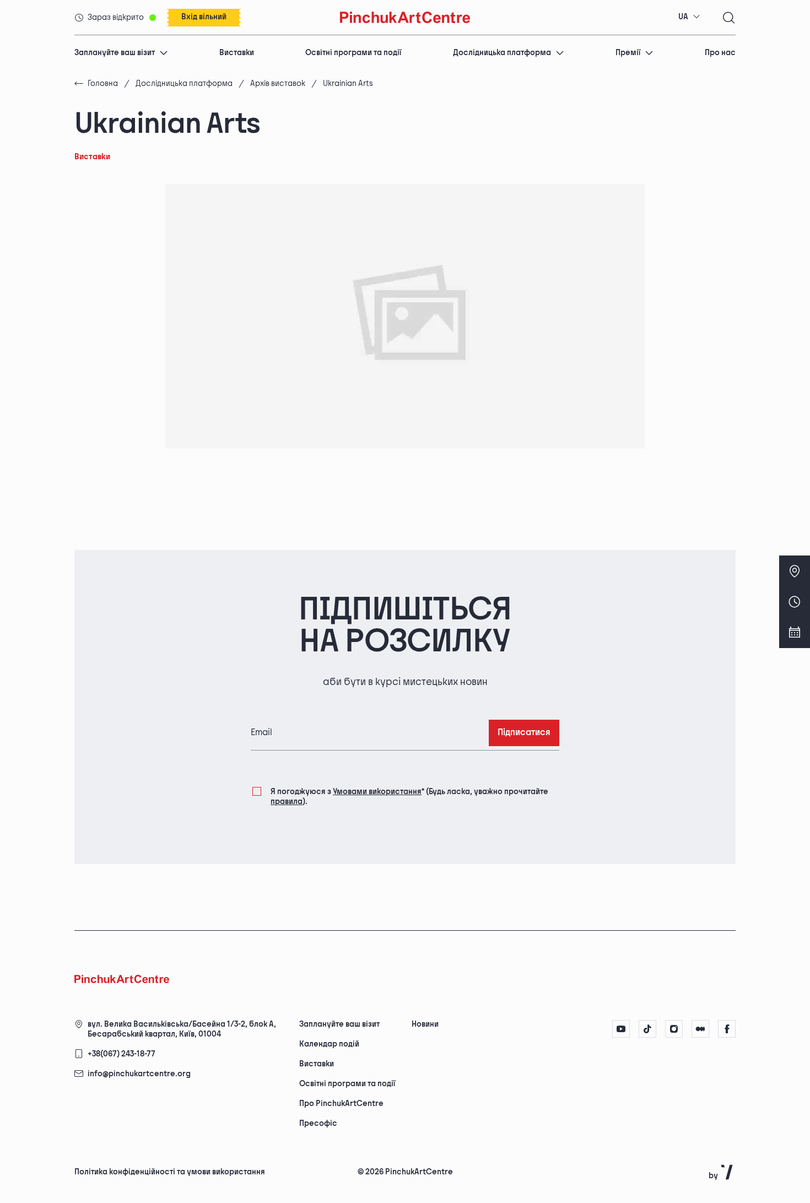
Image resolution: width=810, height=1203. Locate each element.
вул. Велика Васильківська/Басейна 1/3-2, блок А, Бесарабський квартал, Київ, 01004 (182, 1029)
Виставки (236, 52)
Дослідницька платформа (502, 52)
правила (287, 801)
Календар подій (329, 1044)
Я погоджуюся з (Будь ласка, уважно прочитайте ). (409, 796)
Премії (627, 52)
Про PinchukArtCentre (341, 1103)
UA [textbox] (683, 16)
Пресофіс (318, 1123)
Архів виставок (277, 83)
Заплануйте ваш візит (114, 52)
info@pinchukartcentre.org (139, 1073)
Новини (425, 1024)
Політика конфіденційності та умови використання (169, 1172)
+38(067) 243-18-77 (121, 1054)
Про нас (720, 52)
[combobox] (689, 17)
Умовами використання (377, 791)
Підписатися (524, 732)
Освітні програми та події (353, 52)
